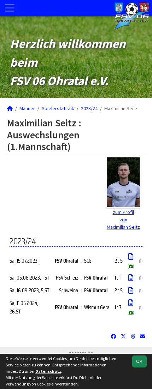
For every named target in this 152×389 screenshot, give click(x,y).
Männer (27, 108)
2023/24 (89, 108)
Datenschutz (48, 371)
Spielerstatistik (58, 108)
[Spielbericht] (130, 256)
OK (139, 361)
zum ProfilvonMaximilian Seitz (123, 219)
